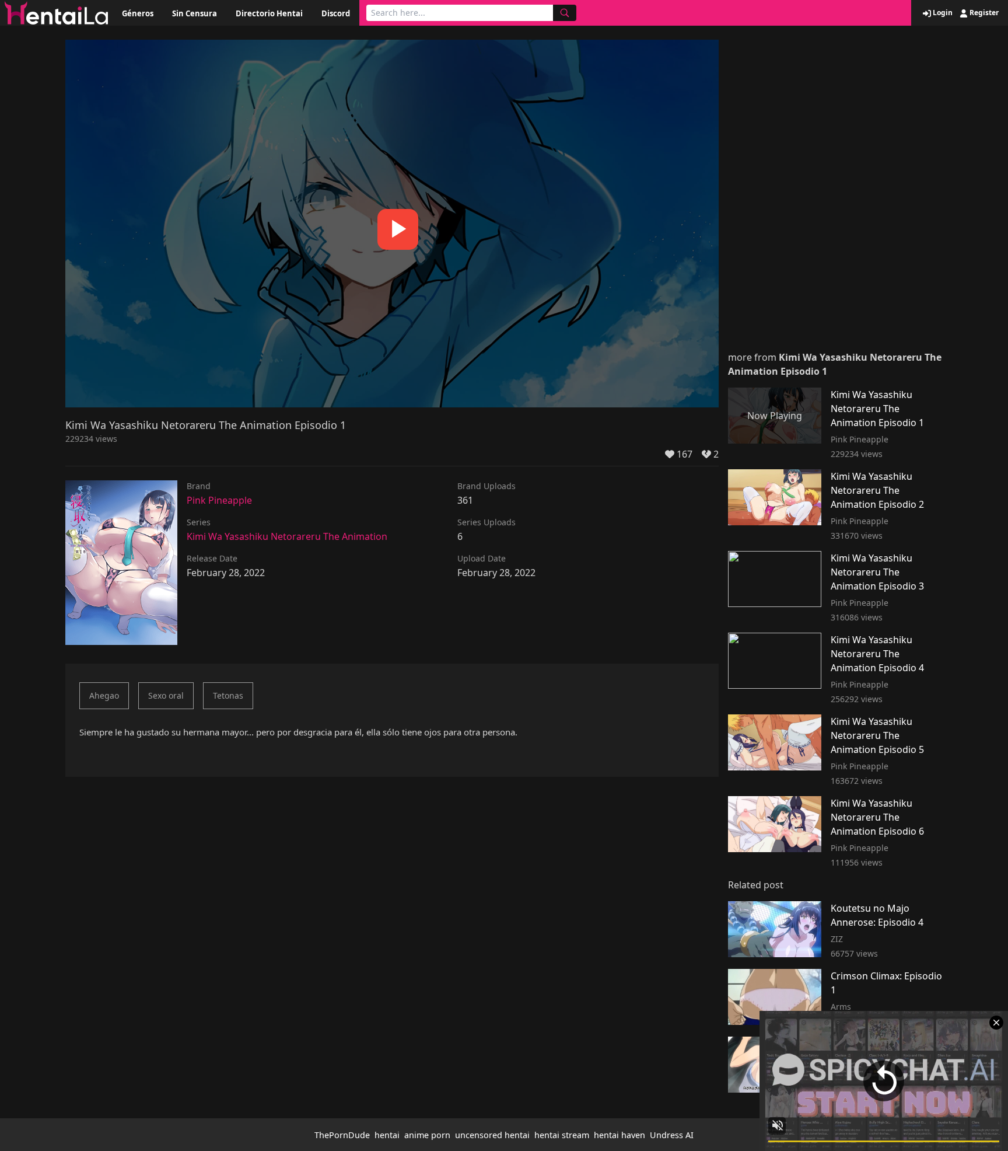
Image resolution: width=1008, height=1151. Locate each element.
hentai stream (561, 1134)
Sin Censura (194, 13)
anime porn (427, 1134)
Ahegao (104, 695)
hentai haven (619, 1134)
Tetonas (228, 695)
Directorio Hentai (269, 13)
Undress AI (672, 1134)
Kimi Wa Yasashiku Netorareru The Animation (287, 536)
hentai (387, 1134)
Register (983, 13)
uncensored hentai (492, 1134)
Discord (335, 13)
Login (942, 13)
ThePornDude (342, 1134)
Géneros (137, 13)
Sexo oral (166, 695)
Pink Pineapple (219, 500)
